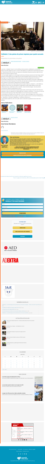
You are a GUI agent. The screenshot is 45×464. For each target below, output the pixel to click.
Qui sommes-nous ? (13, 449)
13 (16, 362)
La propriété (20, 449)
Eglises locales (4, 22)
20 (16, 364)
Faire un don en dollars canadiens (22, 155)
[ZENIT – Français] (12, 2)
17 (39, 362)
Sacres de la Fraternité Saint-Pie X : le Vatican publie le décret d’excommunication (20, 320)
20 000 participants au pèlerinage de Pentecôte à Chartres (17, 342)
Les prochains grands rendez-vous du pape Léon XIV (12, 384)
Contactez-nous (26, 451)
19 (10, 364)
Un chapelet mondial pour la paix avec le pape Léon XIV (16, 331)
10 (39, 360)
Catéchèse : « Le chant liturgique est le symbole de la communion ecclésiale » (15, 312)
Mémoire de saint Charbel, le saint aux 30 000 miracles (16, 337)
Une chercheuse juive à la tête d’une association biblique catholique (13, 311)
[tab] (17, 424)
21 (22, 364)
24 (39, 364)
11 (5, 362)
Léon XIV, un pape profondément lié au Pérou (11, 376)
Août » (6, 369)
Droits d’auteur (19, 451)
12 (10, 362)
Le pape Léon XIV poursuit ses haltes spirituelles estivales (14, 393)
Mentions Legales (32, 449)
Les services (25, 449)
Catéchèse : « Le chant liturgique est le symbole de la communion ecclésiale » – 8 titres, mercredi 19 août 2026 (21, 304)
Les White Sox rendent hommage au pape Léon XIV (11, 307)
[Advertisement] (22, 12)
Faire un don (22, 153)
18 (5, 364)
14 (22, 362)
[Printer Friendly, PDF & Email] (41, 67)
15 (28, 362)
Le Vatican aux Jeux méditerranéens (8, 309)
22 (28, 364)
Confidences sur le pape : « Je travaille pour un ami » (15, 326)
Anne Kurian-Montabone (16, 61)
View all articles (4, 130)
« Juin (3, 369)
